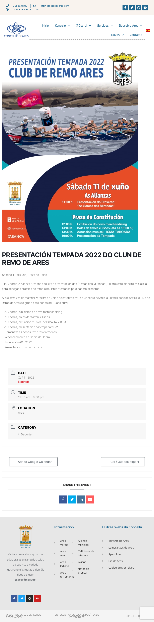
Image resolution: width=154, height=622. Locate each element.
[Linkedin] (81, 499)
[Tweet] (72, 499)
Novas (115, 34)
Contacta (136, 34)
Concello (60, 25)
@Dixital (81, 25)
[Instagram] (138, 7)
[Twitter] (132, 7)
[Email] (90, 499)
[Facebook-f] (125, 7)
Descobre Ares (128, 25)
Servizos (103, 25)
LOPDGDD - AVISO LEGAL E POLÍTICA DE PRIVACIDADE (77, 616)
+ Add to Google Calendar (33, 462)
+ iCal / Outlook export (123, 462)
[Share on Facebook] (63, 499)
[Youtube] (145, 7)
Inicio (45, 25)
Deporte (26, 434)
